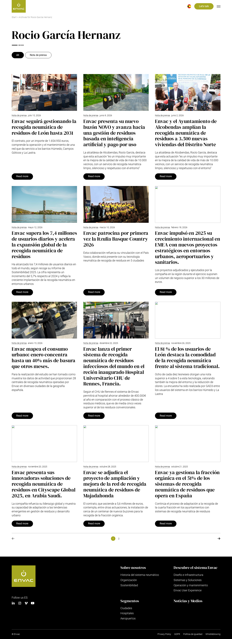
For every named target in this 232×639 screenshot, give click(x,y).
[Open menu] (218, 6)
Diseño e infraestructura (188, 574)
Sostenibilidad (129, 585)
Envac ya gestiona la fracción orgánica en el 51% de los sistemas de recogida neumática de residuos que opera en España (187, 484)
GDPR (177, 634)
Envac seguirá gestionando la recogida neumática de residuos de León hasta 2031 (44, 127)
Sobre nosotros (133, 567)
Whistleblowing (212, 634)
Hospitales (127, 613)
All (17, 55)
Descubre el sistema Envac (195, 567)
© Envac (16, 634)
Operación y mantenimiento (191, 585)
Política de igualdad (192, 634)
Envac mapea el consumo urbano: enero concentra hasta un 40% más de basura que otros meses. (43, 357)
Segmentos (129, 601)
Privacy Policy (164, 634)
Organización (128, 580)
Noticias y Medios (188, 601)
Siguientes (219, 539)
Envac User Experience (188, 590)
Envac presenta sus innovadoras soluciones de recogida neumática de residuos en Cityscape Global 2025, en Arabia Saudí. (43, 484)
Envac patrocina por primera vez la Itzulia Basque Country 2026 (115, 239)
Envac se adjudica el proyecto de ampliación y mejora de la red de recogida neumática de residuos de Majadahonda (114, 484)
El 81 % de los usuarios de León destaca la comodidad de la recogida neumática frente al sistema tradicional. (187, 357)
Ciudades (126, 608)
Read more (22, 176)
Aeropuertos (128, 618)
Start (14, 17)
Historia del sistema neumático (139, 574)
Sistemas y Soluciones (188, 580)
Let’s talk (204, 6)
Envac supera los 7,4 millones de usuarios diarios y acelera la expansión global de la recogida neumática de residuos (44, 245)
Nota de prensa (38, 55)
